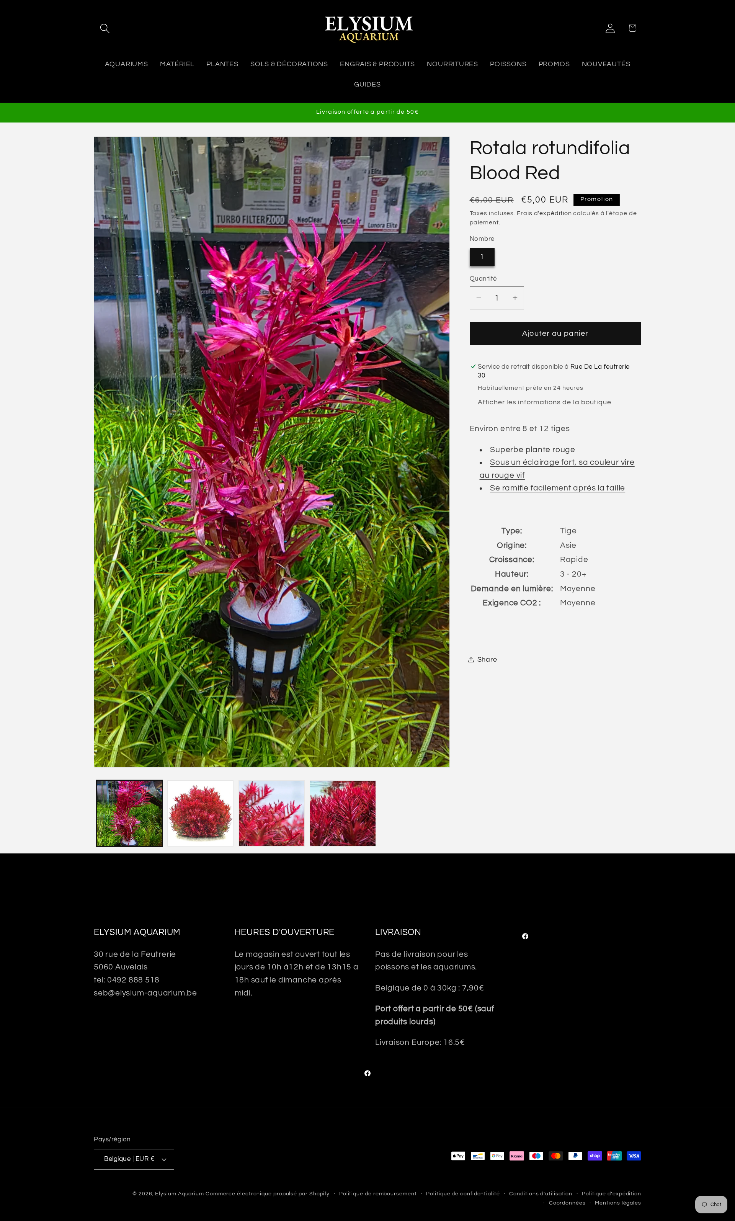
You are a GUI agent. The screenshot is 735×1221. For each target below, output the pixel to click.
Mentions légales (618, 1202)
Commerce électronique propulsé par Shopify (268, 1193)
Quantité (483, 278)
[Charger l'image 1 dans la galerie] (129, 813)
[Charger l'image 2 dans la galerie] (200, 813)
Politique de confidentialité (463, 1193)
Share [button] (487, 659)
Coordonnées (567, 1202)
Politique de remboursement (378, 1193)
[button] (105, 28)
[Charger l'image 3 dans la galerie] (271, 813)
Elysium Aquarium (179, 1193)
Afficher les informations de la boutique (544, 402)
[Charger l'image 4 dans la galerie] (343, 813)
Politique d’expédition (611, 1193)
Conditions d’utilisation (540, 1193)
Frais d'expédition (544, 213)
